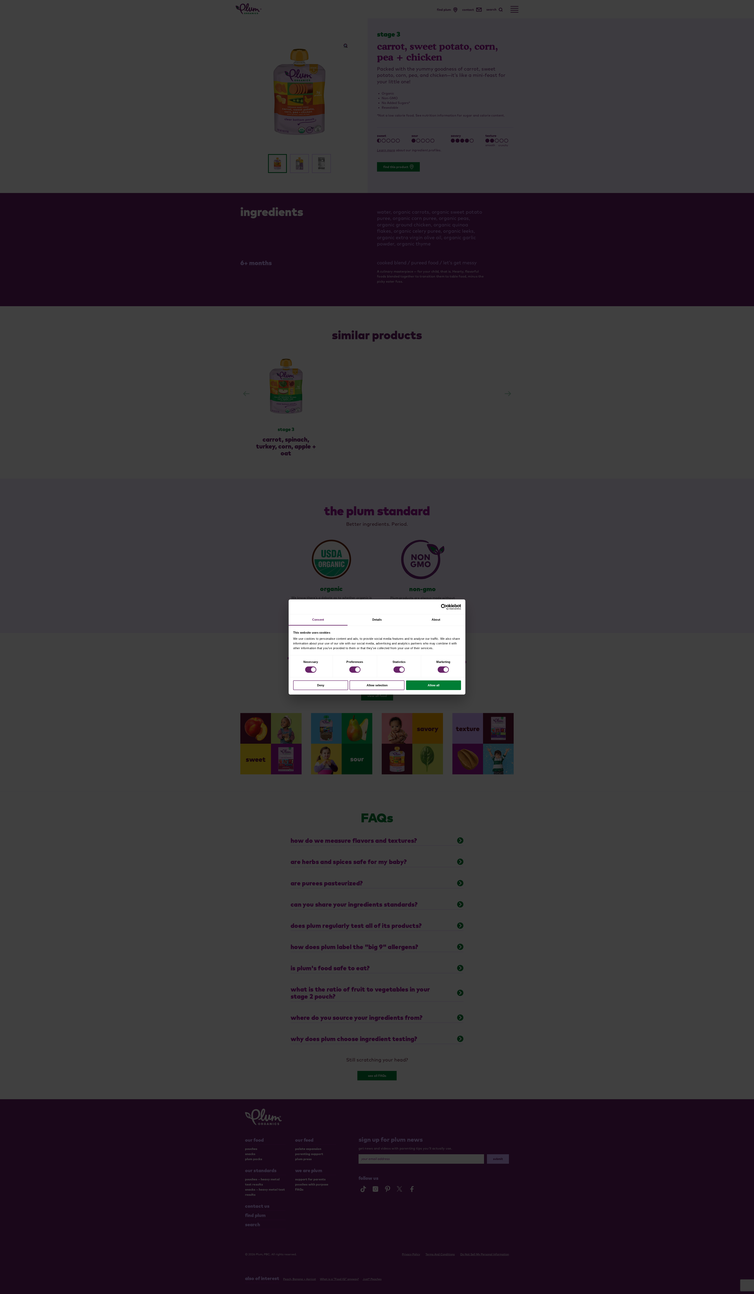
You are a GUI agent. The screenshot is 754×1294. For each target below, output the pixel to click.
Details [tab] (377, 619)
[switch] (355, 669)
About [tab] (436, 619)
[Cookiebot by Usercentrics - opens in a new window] (444, 607)
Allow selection (377, 685)
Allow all (433, 685)
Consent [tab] (318, 619)
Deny (320, 685)
